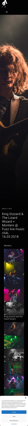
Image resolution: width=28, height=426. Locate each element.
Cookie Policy (14, 424)
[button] (25, 397)
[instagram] (5, 6)
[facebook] (2, 6)
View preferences (14, 420)
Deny (14, 416)
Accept (14, 412)
